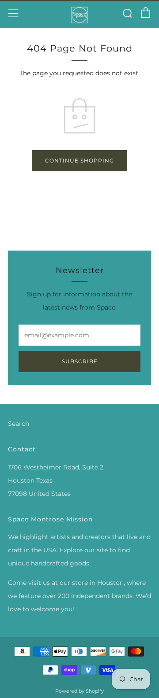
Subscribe (80, 361)
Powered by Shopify (79, 691)
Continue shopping (79, 160)
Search (18, 424)
